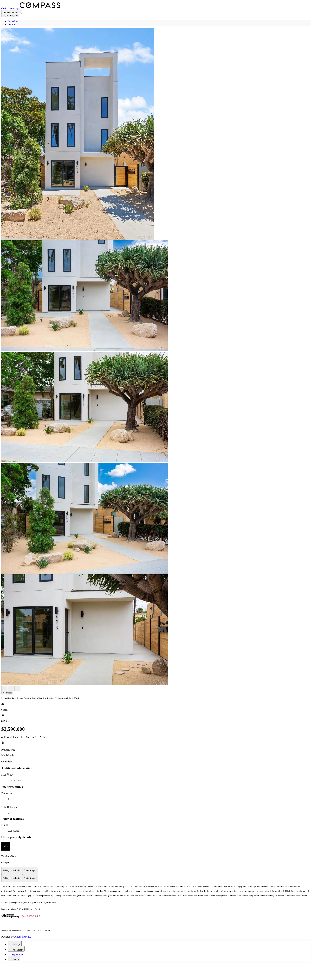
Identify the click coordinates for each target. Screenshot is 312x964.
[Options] (4, 688)
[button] (156, 134)
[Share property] (17, 688)
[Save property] (11, 688)
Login (5, 15)
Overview (13, 21)
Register (14, 15)
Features (12, 24)
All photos (7, 693)
